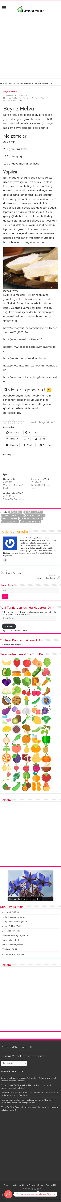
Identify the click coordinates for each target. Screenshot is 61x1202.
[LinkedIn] (32, 1189)
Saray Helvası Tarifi (39, 479)
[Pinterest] (29, 1189)
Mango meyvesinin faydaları (14, 921)
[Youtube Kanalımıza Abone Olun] (8, 1194)
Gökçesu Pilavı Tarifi (11, 931)
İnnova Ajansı (21, 1185)
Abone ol (9, 626)
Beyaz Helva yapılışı (35, 515)
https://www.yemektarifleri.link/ (22, 339)
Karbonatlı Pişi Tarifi (10, 912)
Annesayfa (7, 83)
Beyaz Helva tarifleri (13, 515)
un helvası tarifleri (31, 522)
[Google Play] (41, 1189)
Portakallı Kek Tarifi (9, 1085)
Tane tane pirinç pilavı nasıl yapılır (16, 1100)
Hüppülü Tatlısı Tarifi (45, 577)
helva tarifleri (10, 519)
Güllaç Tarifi (6, 1107)
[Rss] (20, 1189)
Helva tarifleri (9, 479)
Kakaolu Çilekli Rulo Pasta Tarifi (15, 1092)
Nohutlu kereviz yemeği (12, 944)
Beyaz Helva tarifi (33, 512)
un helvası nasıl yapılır (31, 519)
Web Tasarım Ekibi (49, 1185)
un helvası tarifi (10, 522)
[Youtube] (35, 1189)
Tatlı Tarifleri (19, 83)
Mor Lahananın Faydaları (13, 954)
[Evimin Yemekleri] (30, 8)
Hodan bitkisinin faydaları (25, 899)
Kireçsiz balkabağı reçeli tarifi (15, 935)
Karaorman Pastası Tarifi (12, 1078)
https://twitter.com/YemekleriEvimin (25, 358)
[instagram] (38, 1189)
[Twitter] (26, 1189)
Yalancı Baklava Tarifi (11, 926)
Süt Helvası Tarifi (9, 949)
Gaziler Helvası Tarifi (13, 493)
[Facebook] (23, 1189)
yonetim (9, 95)
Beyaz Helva (15, 512)
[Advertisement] (30, 48)
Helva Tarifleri (32, 83)
